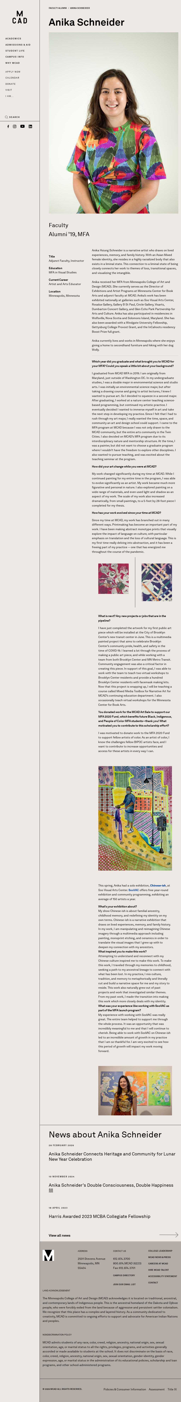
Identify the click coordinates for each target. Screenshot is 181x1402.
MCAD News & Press (159, 1257)
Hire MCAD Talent (158, 1270)
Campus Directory (124, 1275)
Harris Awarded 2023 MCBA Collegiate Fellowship (99, 1216)
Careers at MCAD (158, 1263)
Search (14, 117)
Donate (10, 84)
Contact (153, 1282)
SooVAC (134, 890)
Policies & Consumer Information (125, 1389)
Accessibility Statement (162, 1276)
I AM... (9, 96)
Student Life (15, 50)
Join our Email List (124, 1284)
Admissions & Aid (18, 44)
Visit (8, 90)
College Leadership (160, 1251)
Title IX (172, 1389)
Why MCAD (12, 63)
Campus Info (14, 56)
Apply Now (13, 71)
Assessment (157, 1389)
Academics (13, 38)
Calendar (12, 77)
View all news (59, 1235)
